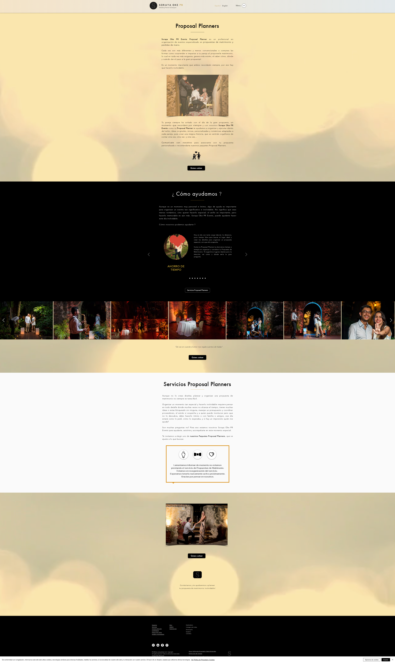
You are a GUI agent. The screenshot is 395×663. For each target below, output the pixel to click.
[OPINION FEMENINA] (197, 278)
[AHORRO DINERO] (192, 278)
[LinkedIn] (157, 645)
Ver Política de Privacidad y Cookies (203, 660)
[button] (244, 6)
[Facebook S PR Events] (162, 645)
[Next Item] (391, 320)
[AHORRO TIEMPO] (189, 278)
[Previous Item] (3, 320)
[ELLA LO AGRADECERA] (205, 278)
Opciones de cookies (372, 660)
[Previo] (149, 254)
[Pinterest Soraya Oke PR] (167, 645)
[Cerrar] (392, 659)
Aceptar (385, 660)
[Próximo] (246, 254)
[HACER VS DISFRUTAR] (202, 278)
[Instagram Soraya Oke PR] (153, 645)
